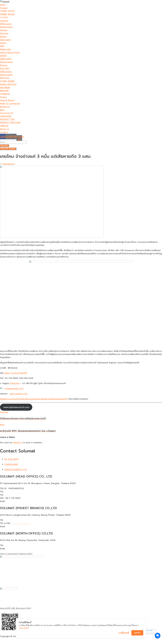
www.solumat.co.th (18, 393)
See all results (8, 149)
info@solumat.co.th (14, 388)
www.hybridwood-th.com (16, 407)
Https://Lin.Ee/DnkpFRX (15, 373)
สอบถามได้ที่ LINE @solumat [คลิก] (15, 608)
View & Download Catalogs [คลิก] (16, 553)
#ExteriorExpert (33, 398)
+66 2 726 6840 (12, 491)
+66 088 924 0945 (14, 545)
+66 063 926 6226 (14, 494)
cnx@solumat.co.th (15, 548)
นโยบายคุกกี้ (24, 628)
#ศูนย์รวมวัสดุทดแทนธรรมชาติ (54, 398)
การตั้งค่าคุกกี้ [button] (123, 633)
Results (4, 145)
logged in (17, 442)
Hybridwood (8, 164)
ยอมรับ (137, 633)
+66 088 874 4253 (14, 520)
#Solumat (14, 383)
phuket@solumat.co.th (16, 526)
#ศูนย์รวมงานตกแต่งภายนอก (13, 398)
